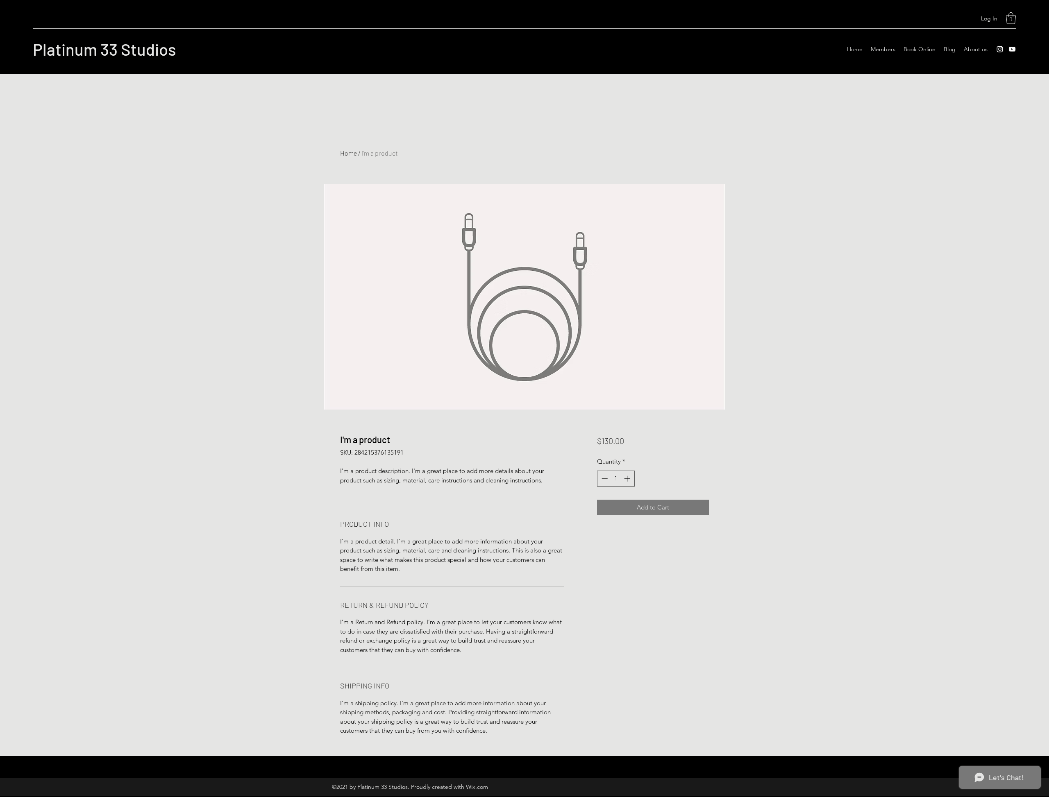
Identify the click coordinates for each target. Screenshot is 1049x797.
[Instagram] (1000, 49)
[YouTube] (1012, 49)
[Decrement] (603, 478)
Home (348, 153)
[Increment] (627, 478)
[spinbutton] (615, 478)
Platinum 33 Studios (104, 49)
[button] (1011, 18)
